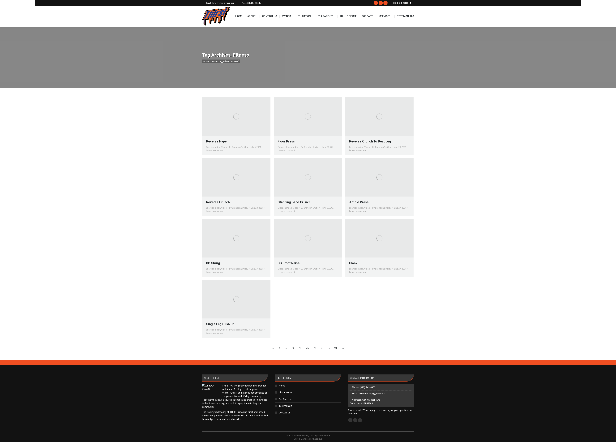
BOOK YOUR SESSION (402, 2)
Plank (353, 263)
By (238, 147)
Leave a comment (214, 150)
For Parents (285, 399)
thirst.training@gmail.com (223, 2)
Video (224, 147)
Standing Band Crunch (294, 202)
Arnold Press (359, 202)
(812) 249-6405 (254, 2)
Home (282, 385)
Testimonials (285, 405)
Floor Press (286, 141)
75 (307, 347)
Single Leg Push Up (220, 324)
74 (300, 347)
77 (322, 347)
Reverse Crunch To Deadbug (370, 141)
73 (292, 347)
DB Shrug (213, 263)
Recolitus (317, 438)
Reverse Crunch (218, 202)
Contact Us (284, 412)
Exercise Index (213, 147)
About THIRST (286, 392)
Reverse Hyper (217, 141)
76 (314, 347)
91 (335, 347)
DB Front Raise (288, 263)
